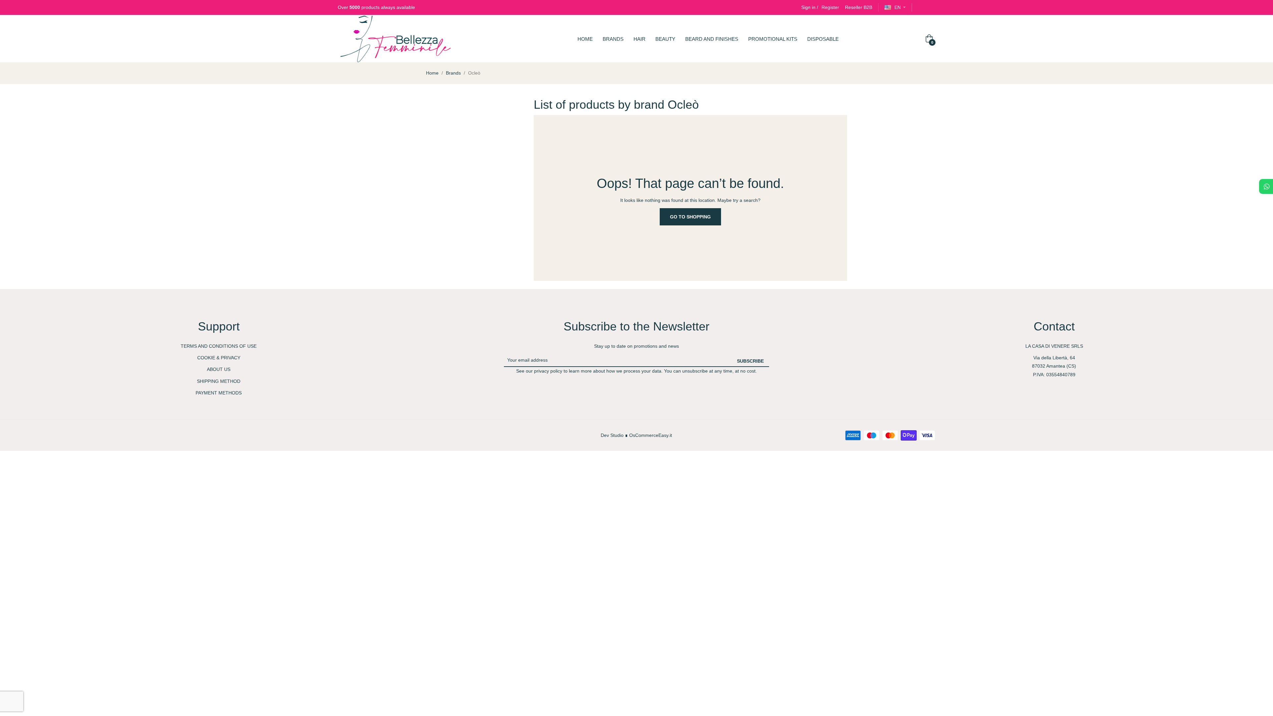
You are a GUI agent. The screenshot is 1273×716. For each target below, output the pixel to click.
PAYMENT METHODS (219, 392)
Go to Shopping (690, 216)
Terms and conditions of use (219, 346)
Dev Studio (612, 435)
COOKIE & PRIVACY (218, 357)
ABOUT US (218, 369)
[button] (858, 7)
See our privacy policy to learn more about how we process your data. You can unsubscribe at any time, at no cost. (636, 371)
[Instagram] (932, 7)
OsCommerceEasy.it (650, 435)
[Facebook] (920, 7)
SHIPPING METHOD (218, 381)
